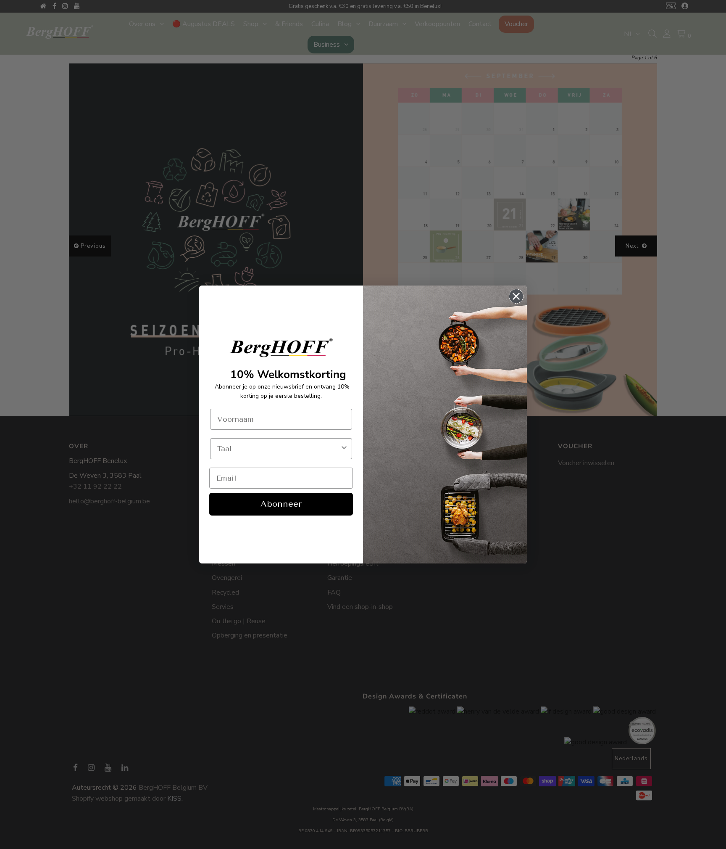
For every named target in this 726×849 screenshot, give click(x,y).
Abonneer (281, 504)
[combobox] (278, 449)
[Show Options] (344, 449)
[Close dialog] (516, 296)
